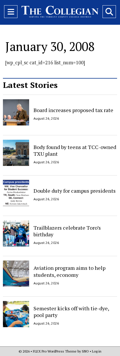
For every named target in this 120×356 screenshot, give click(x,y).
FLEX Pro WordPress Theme (55, 351)
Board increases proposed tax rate (73, 110)
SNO (85, 351)
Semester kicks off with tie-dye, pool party (71, 311)
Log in (96, 351)
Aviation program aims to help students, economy (69, 271)
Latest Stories (30, 84)
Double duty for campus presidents (74, 190)
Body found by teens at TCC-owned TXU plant (74, 150)
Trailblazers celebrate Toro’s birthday (67, 231)
